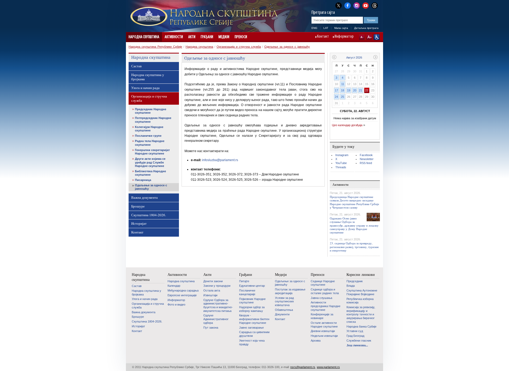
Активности (174, 37)
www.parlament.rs (328, 367)
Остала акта (211, 290)
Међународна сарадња (183, 290)
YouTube (341, 163)
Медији (223, 37)
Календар (174, 285)
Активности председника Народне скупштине (325, 306)
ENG (314, 27)
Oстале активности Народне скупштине (324, 324)
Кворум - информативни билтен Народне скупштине (254, 319)
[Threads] (374, 5)
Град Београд (355, 335)
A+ (369, 37)
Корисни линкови (360, 274)
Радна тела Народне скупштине (149, 142)
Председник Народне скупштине (150, 111)
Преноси (241, 37)
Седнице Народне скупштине (323, 283)
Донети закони (213, 281)
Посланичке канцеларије (247, 292)
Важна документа (144, 197)
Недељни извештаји (324, 335)
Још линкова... (357, 345)
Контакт (323, 37)
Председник (354, 281)
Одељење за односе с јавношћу (287, 46)
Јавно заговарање (251, 327)
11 (342, 84)
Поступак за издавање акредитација (290, 291)
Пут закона (210, 327)
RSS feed (366, 163)
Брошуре (138, 206)
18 (342, 90)
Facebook (366, 155)
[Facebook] (347, 5)
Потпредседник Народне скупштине (153, 119)
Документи (282, 314)
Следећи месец (375, 57)
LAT (325, 27)
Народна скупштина (144, 37)
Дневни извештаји (323, 331)
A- (362, 37)
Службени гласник (358, 340)
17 (336, 90)
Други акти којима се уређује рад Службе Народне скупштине (150, 162)
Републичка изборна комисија (360, 300)
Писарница (143, 180)
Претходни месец (334, 57)
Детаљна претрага (366, 27)
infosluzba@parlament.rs (220, 160)
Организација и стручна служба (239, 46)
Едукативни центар (252, 285)
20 (354, 90)
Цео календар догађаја (347, 125)
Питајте (244, 281)
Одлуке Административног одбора (216, 319)
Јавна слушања (321, 297)
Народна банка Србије (361, 326)
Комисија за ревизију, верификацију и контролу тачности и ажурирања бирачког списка (360, 314)
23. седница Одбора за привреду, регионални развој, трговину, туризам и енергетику (354, 246)
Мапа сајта (341, 27)
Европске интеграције (182, 295)
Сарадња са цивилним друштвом (254, 333)
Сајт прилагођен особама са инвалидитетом (377, 37)
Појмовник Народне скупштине (252, 300)
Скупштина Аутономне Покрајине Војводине (361, 292)
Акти (191, 37)
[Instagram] (356, 5)
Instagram (341, 155)
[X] (338, 5)
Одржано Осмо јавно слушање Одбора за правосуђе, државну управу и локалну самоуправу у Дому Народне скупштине (354, 225)
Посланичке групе (148, 135)
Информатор (344, 37)
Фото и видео (176, 304)
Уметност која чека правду (252, 342)
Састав (136, 66)
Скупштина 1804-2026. (148, 215)
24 (336, 96)
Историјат (139, 223)
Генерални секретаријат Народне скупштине (152, 151)
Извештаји (210, 295)
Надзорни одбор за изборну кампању (252, 309)
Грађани (207, 37)
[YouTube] (365, 5)
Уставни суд (354, 331)
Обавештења (284, 309)
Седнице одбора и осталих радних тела (325, 291)
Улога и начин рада (145, 87)
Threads (340, 167)
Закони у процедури (216, 285)
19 (348, 90)
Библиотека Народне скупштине (150, 173)
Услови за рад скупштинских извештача (284, 301)
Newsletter (367, 159)
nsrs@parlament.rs (302, 367)
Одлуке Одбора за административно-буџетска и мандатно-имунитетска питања (218, 305)
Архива (316, 340)
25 (342, 96)
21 (360, 90)
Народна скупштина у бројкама (147, 76)
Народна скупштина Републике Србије (155, 46)
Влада (350, 285)
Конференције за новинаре (322, 316)
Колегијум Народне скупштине (149, 128)
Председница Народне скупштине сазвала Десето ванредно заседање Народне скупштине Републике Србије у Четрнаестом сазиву (354, 202)
